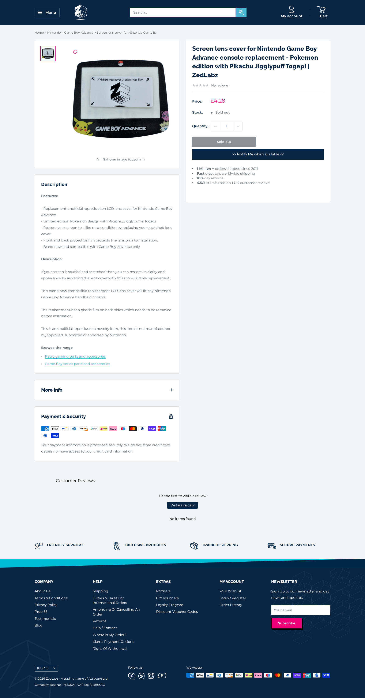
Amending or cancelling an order (116, 611)
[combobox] (183, 12)
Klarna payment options (113, 642)
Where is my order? (109, 635)
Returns (99, 621)
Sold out (224, 142)
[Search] (241, 12)
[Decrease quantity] (215, 126)
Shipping (100, 591)
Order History (230, 605)
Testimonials (45, 619)
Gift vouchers (167, 598)
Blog (38, 625)
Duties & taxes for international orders (110, 600)
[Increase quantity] (237, 126)
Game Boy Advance (78, 32)
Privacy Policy (46, 605)
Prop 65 (41, 612)
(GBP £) (43, 668)
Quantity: (200, 126)
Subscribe (286, 623)
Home (39, 32)
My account (291, 16)
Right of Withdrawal (110, 649)
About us (42, 591)
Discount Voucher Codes (177, 612)
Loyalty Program (169, 605)
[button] (198, 189)
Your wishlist (230, 591)
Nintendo (54, 32)
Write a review (182, 505)
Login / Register (232, 598)
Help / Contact (105, 628)
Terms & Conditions (51, 598)
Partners (163, 591)
